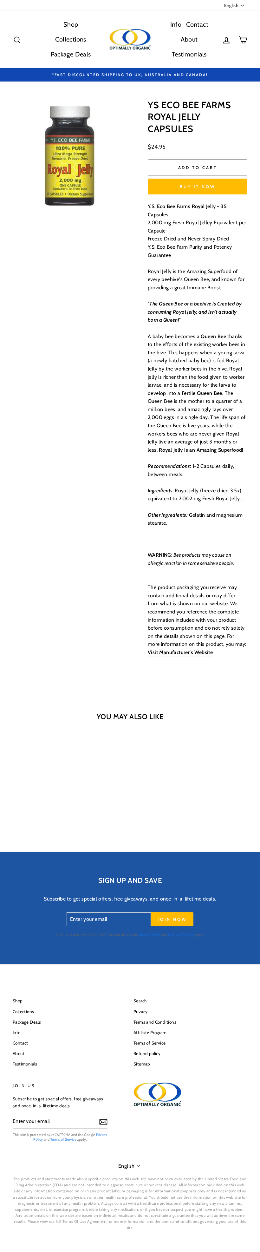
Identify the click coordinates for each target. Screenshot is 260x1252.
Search (139, 1000)
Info (176, 24)
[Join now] (103, 1122)
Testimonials (189, 54)
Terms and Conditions (154, 1022)
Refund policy (146, 1053)
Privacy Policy (149, 935)
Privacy (140, 1011)
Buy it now (197, 186)
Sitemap (141, 1063)
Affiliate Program (150, 1032)
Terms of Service (181, 935)
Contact (197, 24)
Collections (70, 39)
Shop (70, 24)
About (189, 39)
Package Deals (71, 54)
